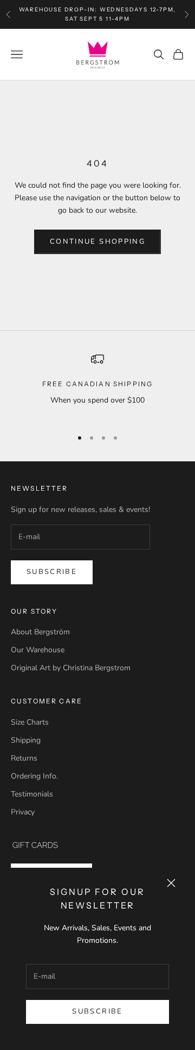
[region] (97, 386)
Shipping (26, 740)
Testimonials (32, 794)
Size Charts (30, 722)
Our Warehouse (37, 650)
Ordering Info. (34, 776)
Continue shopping (97, 241)
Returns (24, 758)
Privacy (23, 812)
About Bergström (40, 632)
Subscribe (97, 1011)
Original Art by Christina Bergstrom (71, 668)
